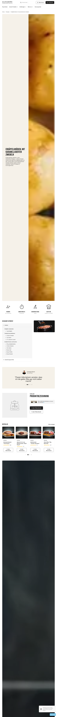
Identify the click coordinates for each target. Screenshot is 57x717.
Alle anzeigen (51, 424)
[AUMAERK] (7, 2)
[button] (50, 2)
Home (3, 11)
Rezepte (7, 11)
